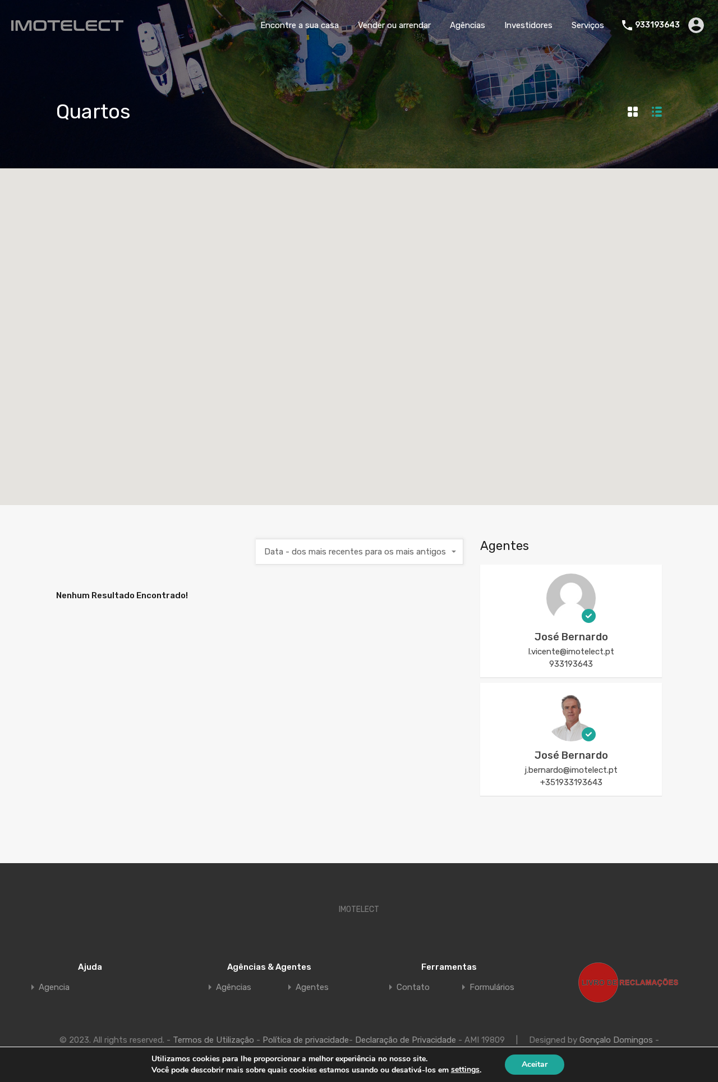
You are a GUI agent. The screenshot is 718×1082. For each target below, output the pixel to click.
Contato (413, 987)
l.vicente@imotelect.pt (571, 652)
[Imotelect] (67, 26)
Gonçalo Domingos (616, 1040)
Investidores (528, 25)
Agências (467, 25)
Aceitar (534, 1064)
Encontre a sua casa (299, 25)
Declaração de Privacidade (405, 1040)
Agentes (312, 987)
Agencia (54, 987)
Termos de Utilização (213, 1040)
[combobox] (359, 552)
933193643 (657, 25)
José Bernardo (571, 637)
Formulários (492, 987)
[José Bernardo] (571, 618)
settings (465, 1069)
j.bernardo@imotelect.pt (571, 770)
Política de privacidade (306, 1040)
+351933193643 (571, 782)
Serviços (588, 25)
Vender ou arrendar (394, 25)
